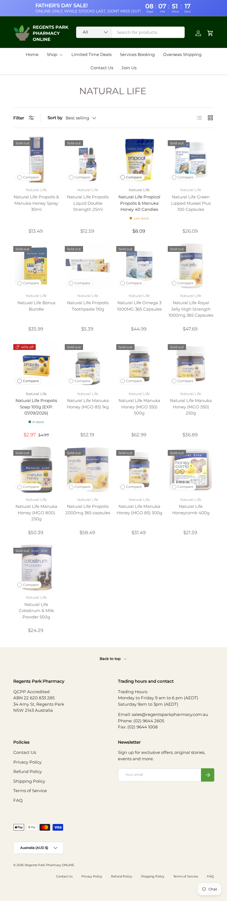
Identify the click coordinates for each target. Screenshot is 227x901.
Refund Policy (27, 771)
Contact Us (102, 67)
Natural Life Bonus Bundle (36, 306)
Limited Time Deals (91, 54)
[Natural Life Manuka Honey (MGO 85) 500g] (139, 470)
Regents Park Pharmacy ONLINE (49, 865)
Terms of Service (30, 790)
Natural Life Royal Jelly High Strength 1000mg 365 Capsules (191, 309)
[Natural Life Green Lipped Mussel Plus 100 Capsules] (191, 160)
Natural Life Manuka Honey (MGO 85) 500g (139, 509)
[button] (210, 33)
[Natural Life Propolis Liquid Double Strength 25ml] (88, 160)
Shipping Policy (29, 781)
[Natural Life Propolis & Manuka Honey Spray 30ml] (36, 160)
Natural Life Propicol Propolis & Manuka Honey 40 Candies (139, 203)
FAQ (18, 800)
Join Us (129, 67)
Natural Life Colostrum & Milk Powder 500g (36, 611)
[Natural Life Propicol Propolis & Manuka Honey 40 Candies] (139, 160)
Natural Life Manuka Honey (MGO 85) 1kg (88, 403)
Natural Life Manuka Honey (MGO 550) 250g (191, 407)
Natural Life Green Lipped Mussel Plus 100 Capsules (191, 203)
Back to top (111, 658)
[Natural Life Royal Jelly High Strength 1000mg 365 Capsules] (191, 266)
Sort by (55, 117)
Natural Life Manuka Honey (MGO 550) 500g (139, 407)
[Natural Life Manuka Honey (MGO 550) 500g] (139, 364)
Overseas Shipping (182, 54)
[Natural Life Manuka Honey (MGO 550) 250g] (191, 364)
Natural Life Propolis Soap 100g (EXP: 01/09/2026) (36, 407)
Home (32, 54)
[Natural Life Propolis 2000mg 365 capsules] (88, 470)
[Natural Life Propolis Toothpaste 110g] (88, 266)
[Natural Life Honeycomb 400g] (191, 470)
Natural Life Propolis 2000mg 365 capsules (87, 509)
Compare (31, 177)
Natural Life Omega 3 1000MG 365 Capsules (139, 306)
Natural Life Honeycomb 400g (191, 509)
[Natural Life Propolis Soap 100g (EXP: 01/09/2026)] (36, 364)
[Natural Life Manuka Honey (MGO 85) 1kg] (88, 364)
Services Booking (137, 54)
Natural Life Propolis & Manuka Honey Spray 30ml (36, 203)
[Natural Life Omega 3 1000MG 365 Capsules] (139, 266)
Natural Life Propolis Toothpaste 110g (88, 306)
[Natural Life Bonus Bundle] (36, 266)
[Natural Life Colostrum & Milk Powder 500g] (36, 567)
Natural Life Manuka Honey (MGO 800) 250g (36, 512)
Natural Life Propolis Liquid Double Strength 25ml (88, 203)
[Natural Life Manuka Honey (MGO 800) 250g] (36, 470)
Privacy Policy (27, 762)
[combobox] (130, 32)
